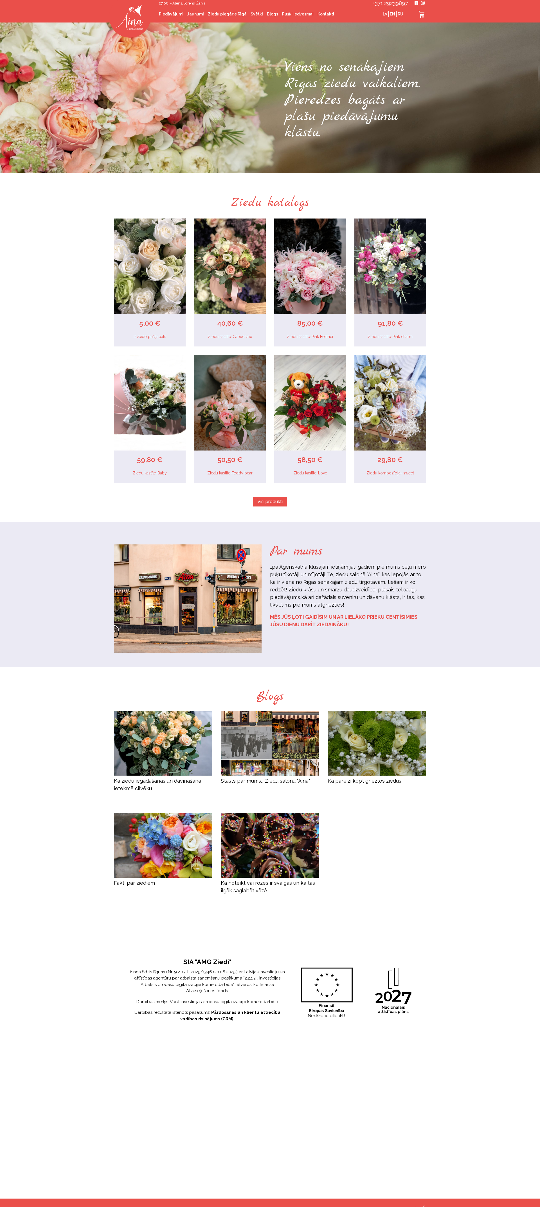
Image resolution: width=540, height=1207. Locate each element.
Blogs (272, 14)
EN (392, 14)
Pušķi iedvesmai (298, 14)
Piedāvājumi (171, 14)
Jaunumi (195, 14)
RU (400, 14)
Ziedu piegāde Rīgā (227, 14)
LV (385, 14)
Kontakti (326, 14)
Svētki (257, 14)
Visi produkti (270, 501)
